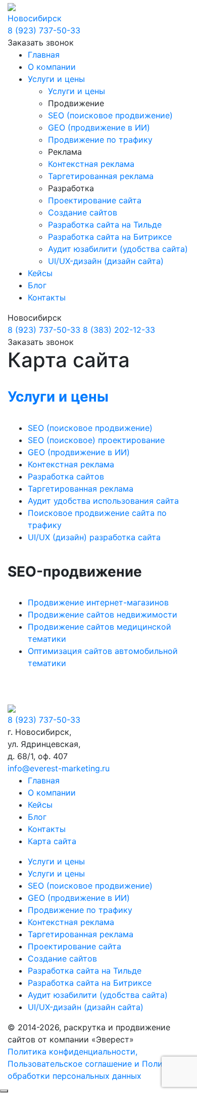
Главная (44, 55)
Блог (37, 285)
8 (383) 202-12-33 (119, 330)
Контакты (47, 297)
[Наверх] (4, 1090)
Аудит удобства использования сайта (103, 501)
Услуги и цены (56, 79)
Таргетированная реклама (101, 176)
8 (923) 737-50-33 (44, 30)
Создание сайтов (82, 212)
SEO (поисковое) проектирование (96, 440)
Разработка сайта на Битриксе (110, 237)
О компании (52, 67)
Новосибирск (35, 18)
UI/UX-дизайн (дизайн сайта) (106, 261)
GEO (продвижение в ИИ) (99, 127)
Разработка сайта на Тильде (105, 225)
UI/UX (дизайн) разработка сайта (94, 537)
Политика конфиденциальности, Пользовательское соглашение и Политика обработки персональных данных (94, 1063)
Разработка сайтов (66, 476)
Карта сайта (52, 841)
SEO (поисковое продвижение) (110, 115)
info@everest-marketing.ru (59, 768)
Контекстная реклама (91, 164)
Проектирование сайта (94, 200)
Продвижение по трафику (100, 140)
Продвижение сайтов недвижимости (102, 614)
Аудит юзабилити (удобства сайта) (118, 249)
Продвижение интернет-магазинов (98, 602)
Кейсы (40, 273)
